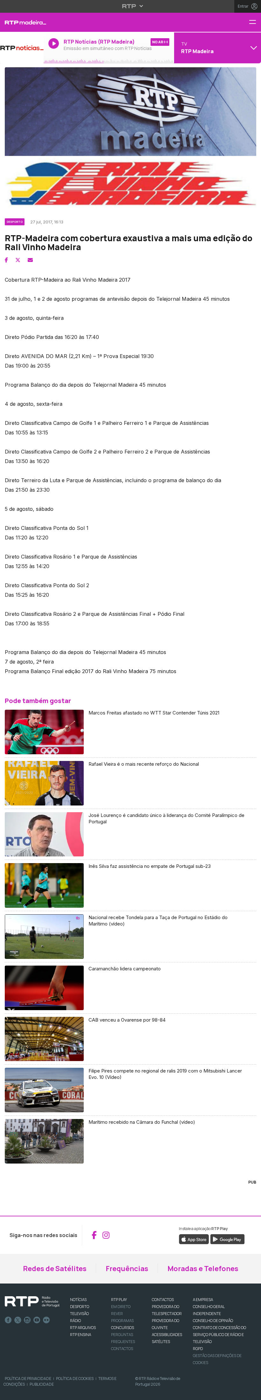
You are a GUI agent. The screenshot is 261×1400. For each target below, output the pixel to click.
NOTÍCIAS (78, 1299)
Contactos (122, 1348)
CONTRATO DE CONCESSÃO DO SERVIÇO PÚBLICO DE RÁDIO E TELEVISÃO (219, 1334)
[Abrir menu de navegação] (255, 22)
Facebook (8, 1320)
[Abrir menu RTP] (130, 6)
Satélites (161, 1341)
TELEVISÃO (79, 1313)
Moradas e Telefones (202, 1268)
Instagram (27, 1320)
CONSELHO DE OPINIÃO (213, 1320)
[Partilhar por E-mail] (30, 260)
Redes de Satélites (55, 1268)
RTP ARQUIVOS (83, 1327)
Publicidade (42, 1384)
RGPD (198, 1348)
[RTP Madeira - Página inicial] (22, 22)
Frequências (127, 1268)
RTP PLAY (119, 1299)
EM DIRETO (120, 1306)
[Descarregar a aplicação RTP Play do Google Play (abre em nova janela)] (227, 1238)
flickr (46, 1320)
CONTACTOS (163, 1299)
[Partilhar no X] (17, 260)
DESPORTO (79, 1306)
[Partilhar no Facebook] (6, 260)
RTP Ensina (80, 1334)
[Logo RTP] (32, 1301)
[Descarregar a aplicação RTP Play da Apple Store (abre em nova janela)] (194, 1238)
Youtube (36, 1320)
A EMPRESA (203, 1299)
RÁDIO (75, 1320)
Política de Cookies (75, 1378)
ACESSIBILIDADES (167, 1334)
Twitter (17, 1320)
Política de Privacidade (28, 1378)
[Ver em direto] (22, 48)
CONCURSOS (122, 1327)
